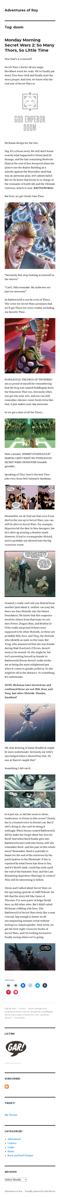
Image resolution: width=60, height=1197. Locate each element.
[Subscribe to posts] (7, 1086)
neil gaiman (35, 1011)
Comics (21, 1008)
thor (33, 1015)
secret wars (10, 1015)
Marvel (25, 1011)
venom (8, 1018)
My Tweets (11, 1114)
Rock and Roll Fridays (20, 1155)
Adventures (14, 1139)
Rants (11, 1151)
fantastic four (41, 1008)
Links (11, 1147)
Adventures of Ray (21, 10)
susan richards (23, 1015)
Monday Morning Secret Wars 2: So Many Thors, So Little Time (29, 45)
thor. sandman (42, 1015)
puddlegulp (47, 1011)
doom (31, 1008)
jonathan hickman (13, 1011)
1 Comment (19, 1018)
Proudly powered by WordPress (40, 1191)
